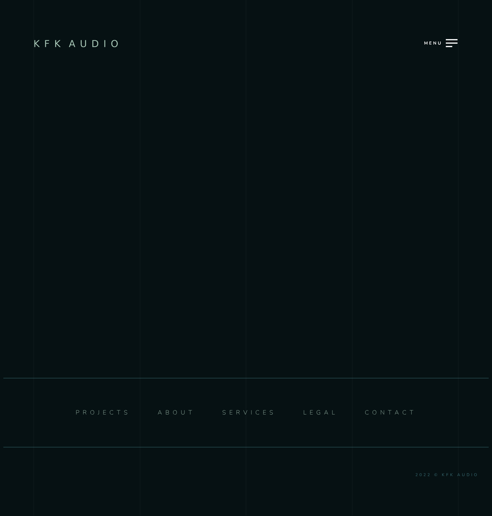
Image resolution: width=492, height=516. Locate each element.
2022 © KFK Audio (447, 474)
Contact (245, 325)
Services (245, 254)
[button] (406, 89)
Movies (245, 230)
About (245, 278)
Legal (245, 301)
